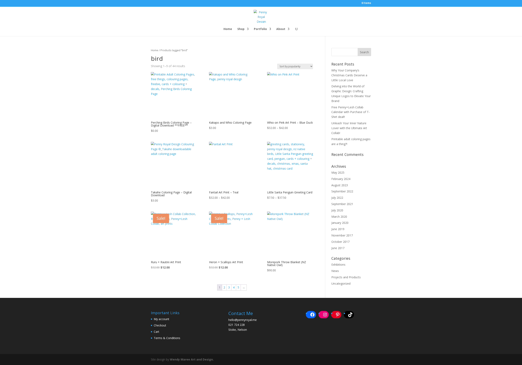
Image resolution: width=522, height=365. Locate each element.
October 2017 (340, 242)
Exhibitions (338, 264)
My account (161, 319)
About (280, 29)
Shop (240, 29)
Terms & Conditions (167, 338)
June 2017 (337, 248)
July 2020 (337, 210)
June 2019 (337, 229)
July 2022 (337, 198)
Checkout (160, 325)
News (335, 271)
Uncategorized (341, 283)
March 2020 (339, 217)
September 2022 (342, 191)
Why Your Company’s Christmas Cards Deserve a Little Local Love (349, 75)
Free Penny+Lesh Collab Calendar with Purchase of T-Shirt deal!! (350, 112)
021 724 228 (236, 325)
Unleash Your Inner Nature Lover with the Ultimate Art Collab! (349, 128)
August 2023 (339, 185)
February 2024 (340, 179)
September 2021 (342, 204)
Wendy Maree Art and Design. (192, 359)
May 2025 (337, 172)
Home (227, 29)
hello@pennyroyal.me (242, 320)
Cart (156, 332)
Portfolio (260, 29)
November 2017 (342, 235)
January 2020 (339, 223)
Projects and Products (346, 277)
